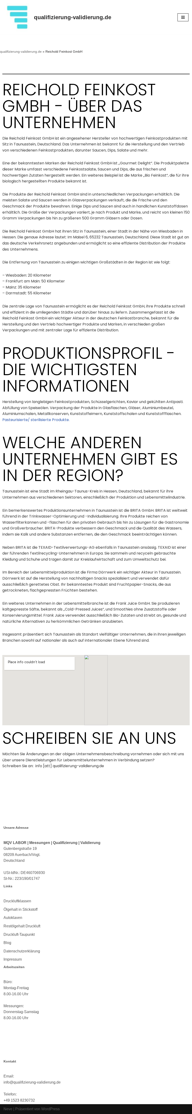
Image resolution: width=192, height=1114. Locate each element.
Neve (8, 1109)
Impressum (13, 959)
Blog (7, 943)
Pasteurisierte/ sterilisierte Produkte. (36, 419)
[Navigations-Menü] (182, 17)
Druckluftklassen (17, 901)
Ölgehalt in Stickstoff (20, 909)
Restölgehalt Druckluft (22, 926)
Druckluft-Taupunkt (19, 934)
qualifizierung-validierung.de (21, 51)
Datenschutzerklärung (22, 951)
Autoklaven (13, 918)
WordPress (50, 1109)
